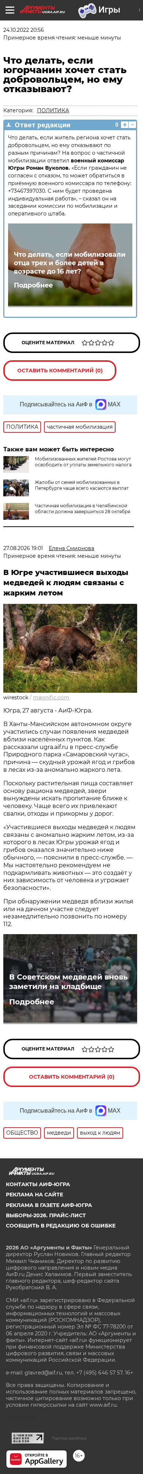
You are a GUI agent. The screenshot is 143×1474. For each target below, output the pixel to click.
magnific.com (51, 697)
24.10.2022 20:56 (23, 30)
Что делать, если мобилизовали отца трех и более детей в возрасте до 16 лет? (69, 263)
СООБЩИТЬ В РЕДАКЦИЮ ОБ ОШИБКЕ (60, 1225)
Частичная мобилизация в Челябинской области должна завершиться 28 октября (82, 508)
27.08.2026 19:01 (23, 548)
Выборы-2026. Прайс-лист (46, 1215)
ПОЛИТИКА (53, 110)
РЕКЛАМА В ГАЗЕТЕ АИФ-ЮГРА (49, 1205)
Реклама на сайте (34, 1194)
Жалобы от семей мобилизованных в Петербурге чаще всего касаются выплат (82, 485)
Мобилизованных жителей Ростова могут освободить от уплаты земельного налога (83, 461)
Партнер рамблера (69, 1438)
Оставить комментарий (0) (60, 370)
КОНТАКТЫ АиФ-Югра (38, 1184)
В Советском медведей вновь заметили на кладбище (68, 982)
